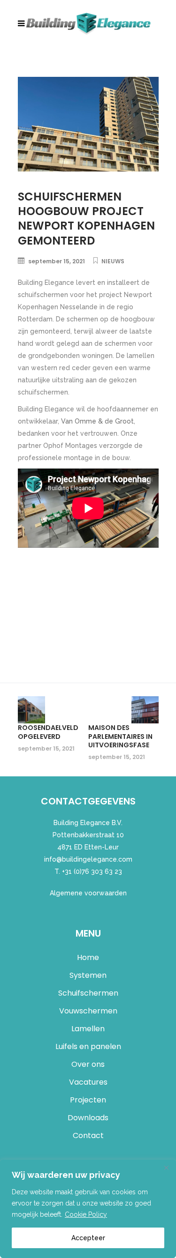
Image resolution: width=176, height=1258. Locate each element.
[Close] (166, 1167)
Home (88, 957)
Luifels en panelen (88, 1046)
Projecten (88, 1099)
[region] (88, 1209)
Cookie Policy (86, 1214)
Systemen (88, 975)
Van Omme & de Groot (97, 421)
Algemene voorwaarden (88, 893)
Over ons (88, 1064)
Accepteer (88, 1238)
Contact (88, 1135)
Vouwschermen (88, 1010)
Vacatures (88, 1082)
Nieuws (112, 261)
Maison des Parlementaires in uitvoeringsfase (120, 736)
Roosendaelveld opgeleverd (48, 732)
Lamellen (88, 1028)
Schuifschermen (88, 993)
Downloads (88, 1117)
